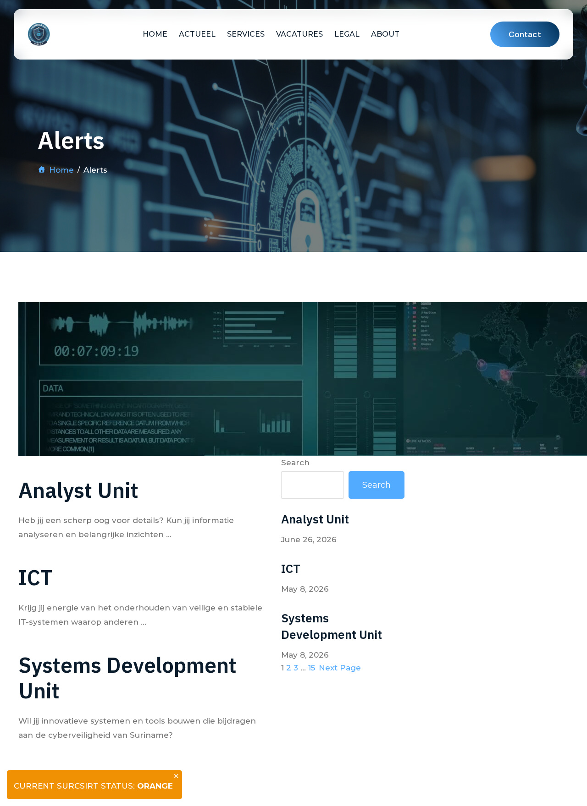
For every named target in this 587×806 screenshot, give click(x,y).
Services (246, 34)
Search (295, 462)
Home (155, 34)
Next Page (340, 667)
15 (311, 667)
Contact (525, 34)
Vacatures (299, 34)
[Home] (39, 34)
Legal (347, 34)
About (385, 34)
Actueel (197, 34)
